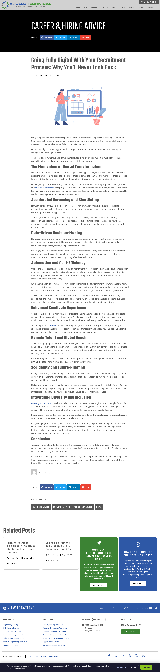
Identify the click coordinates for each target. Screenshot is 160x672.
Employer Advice (61, 507)
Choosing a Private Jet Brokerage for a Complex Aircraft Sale (59, 546)
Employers (80, 7)
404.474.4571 (133, 625)
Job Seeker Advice (83, 507)
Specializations (98, 7)
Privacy (30, 656)
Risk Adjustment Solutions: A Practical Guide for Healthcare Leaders (21, 547)
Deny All (133, 667)
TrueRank (52, 325)
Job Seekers (117, 7)
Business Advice (41, 507)
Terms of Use (41, 656)
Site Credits (53, 656)
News (99, 507)
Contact (150, 7)
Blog (140, 7)
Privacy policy (120, 667)
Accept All (146, 667)
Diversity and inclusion (41, 403)
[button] (47, 37)
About (132, 7)
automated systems (44, 187)
